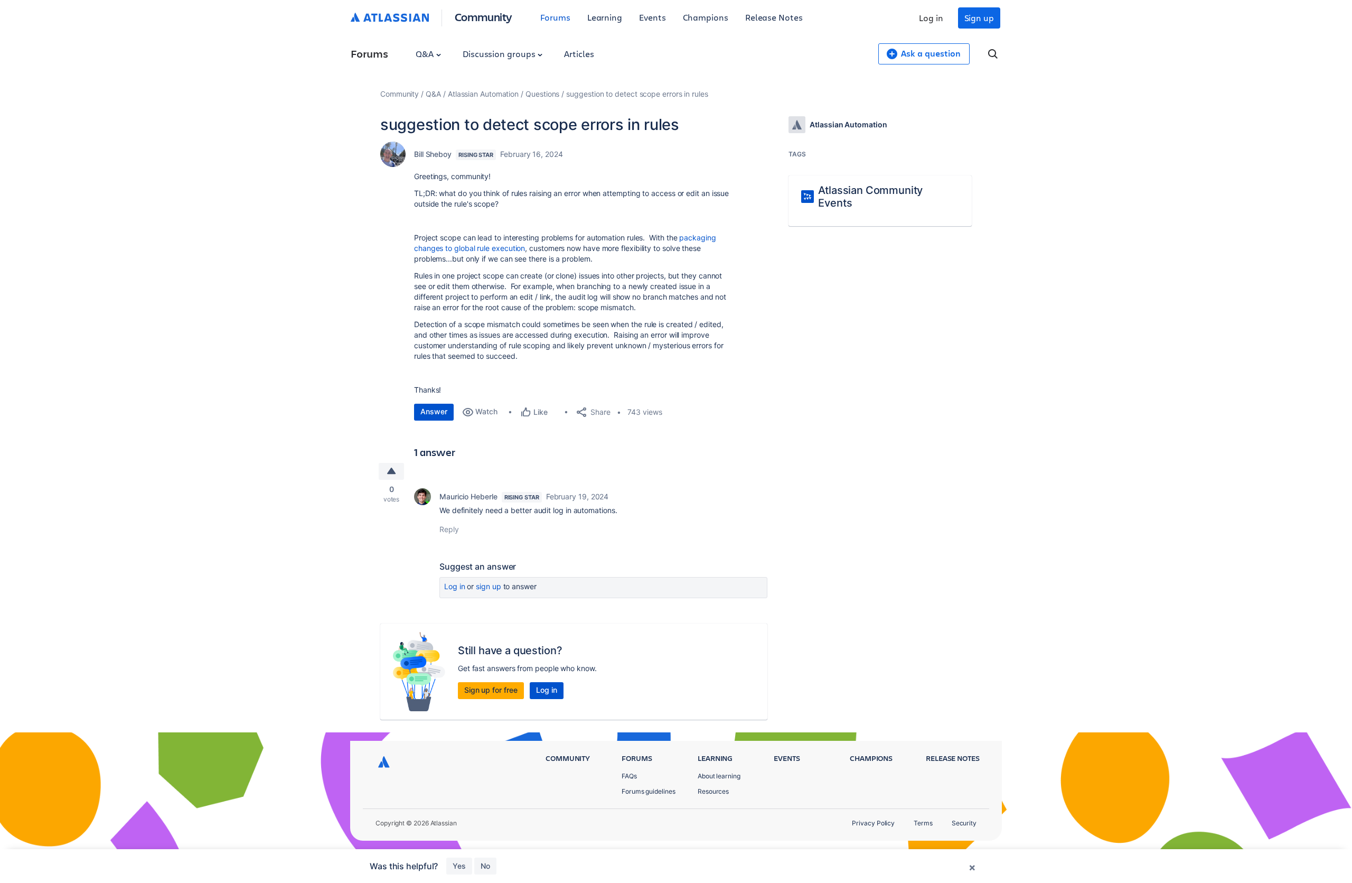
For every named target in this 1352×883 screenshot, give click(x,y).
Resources (713, 791)
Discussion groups (500, 53)
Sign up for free (491, 689)
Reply (449, 529)
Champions (705, 17)
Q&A (426, 53)
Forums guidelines (648, 791)
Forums (555, 17)
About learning (719, 776)
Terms (923, 823)
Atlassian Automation (483, 93)
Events (652, 17)
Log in (931, 17)
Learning (604, 17)
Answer (433, 411)
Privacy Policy (873, 823)
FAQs (629, 776)
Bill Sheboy (433, 154)
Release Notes (774, 17)
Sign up (979, 17)
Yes (459, 865)
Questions (542, 93)
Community (483, 16)
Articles (579, 53)
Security (964, 823)
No (485, 865)
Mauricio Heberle (468, 496)
